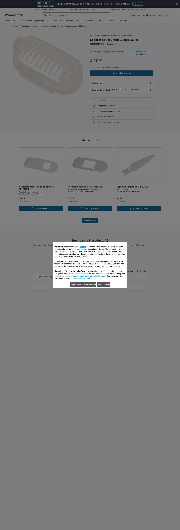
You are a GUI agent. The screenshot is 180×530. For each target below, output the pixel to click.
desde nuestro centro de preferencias (90, 276)
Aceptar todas (75, 285)
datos (63, 251)
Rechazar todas (104, 285)
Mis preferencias (89, 285)
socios (83, 247)
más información (82, 278)
